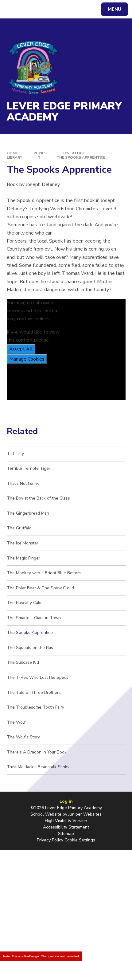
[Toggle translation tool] (28, 9)
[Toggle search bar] (12, 9)
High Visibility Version (66, 821)
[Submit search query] (77, 8)
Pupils (40, 153)
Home (12, 153)
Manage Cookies (27, 359)
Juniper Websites (85, 814)
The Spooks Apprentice (80, 157)
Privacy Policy (50, 840)
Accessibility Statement (66, 827)
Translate (51, 10)
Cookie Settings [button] (79, 840)
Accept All (21, 349)
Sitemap (66, 833)
